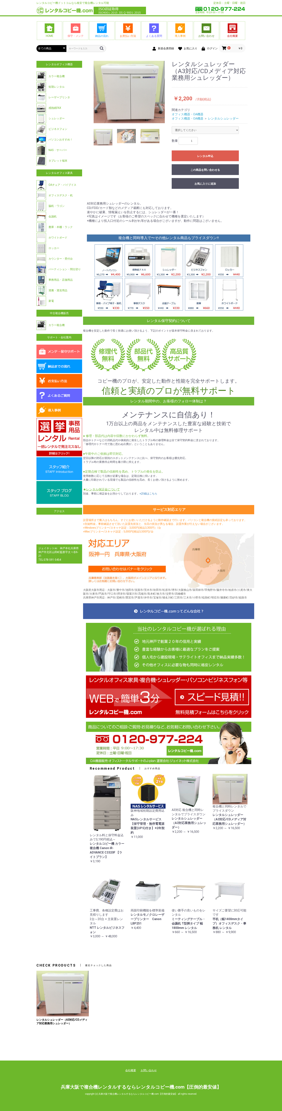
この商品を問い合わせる (205, 169)
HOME (49, 35)
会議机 (52, 216)
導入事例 (180, 35)
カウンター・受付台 (60, 258)
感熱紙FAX (54, 107)
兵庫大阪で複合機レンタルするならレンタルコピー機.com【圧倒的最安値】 (141, 1087)
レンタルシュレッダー (223, 118)
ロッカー (53, 248)
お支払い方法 (128, 35)
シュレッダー (56, 118)
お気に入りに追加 (205, 183)
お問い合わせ (206, 35)
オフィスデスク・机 (60, 195)
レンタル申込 (205, 156)
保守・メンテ (76, 35)
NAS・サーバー (57, 150)
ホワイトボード (57, 237)
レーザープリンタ (59, 97)
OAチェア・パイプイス (62, 184)
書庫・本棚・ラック (60, 227)
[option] (129, 92)
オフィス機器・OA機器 (187, 114)
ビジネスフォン (57, 128)
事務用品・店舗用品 (60, 279)
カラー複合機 (56, 76)
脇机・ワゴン (56, 205)
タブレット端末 (57, 160)
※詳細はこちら (148, 493)
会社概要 (232, 35)
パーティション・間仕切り (64, 269)
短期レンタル (56, 86)
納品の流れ (102, 35)
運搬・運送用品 (57, 290)
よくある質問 (154, 35)
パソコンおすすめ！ (60, 139)
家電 (51, 300)
